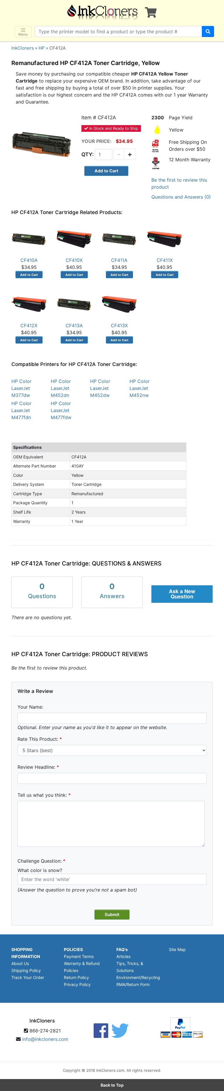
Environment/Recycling (138, 977)
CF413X (119, 325)
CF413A (74, 325)
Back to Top (112, 1085)
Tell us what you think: (42, 795)
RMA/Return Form (133, 984)
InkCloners (22, 48)
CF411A (119, 260)
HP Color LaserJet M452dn (61, 388)
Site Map (177, 949)
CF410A (29, 260)
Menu (23, 34)
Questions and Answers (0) (181, 197)
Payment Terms (79, 956)
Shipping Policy (26, 970)
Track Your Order (27, 977)
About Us (20, 963)
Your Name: (30, 707)
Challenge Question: (40, 861)
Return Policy (76, 977)
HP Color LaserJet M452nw (140, 388)
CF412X (28, 325)
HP (41, 48)
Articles (123, 956)
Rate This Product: (38, 739)
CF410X (74, 260)
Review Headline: (36, 767)
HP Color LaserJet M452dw (100, 388)
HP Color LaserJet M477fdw (61, 410)
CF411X (165, 260)
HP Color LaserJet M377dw (21, 388)
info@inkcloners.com (45, 1039)
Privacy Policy (77, 984)
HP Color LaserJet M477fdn (21, 410)
